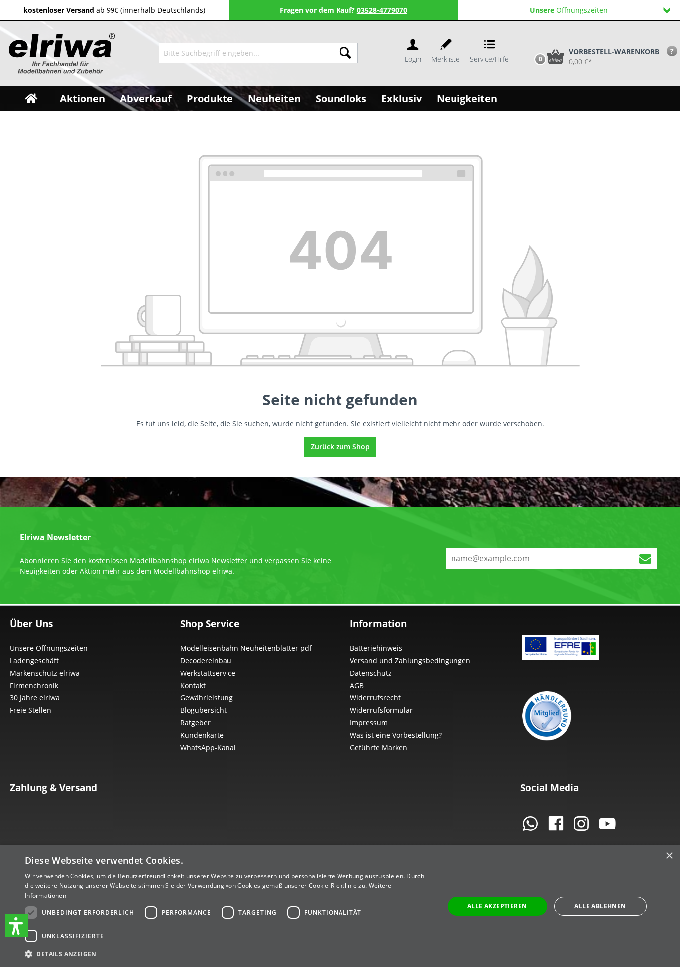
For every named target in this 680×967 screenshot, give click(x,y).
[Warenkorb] (530, 40)
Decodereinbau (205, 660)
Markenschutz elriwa (45, 673)
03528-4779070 (382, 10)
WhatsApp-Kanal (208, 747)
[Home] (31, 98)
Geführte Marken (378, 747)
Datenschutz (371, 673)
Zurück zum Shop (340, 446)
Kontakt (193, 685)
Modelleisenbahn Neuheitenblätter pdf (246, 648)
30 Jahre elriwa (35, 697)
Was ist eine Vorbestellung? (396, 735)
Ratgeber (195, 722)
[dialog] (340, 906)
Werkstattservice (207, 673)
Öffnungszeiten (569, 10)
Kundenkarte (202, 735)
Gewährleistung (206, 697)
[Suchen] (345, 53)
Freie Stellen (30, 710)
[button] (16, 925)
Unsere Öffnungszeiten (49, 648)
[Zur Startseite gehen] (60, 53)
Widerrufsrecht (375, 697)
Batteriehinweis (376, 648)
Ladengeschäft (34, 660)
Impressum (369, 722)
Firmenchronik (34, 685)
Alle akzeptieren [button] (497, 906)
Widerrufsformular (381, 710)
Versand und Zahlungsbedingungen (410, 660)
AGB (357, 685)
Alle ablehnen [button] (600, 906)
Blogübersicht (203, 710)
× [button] (669, 856)
